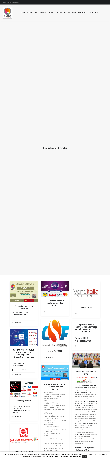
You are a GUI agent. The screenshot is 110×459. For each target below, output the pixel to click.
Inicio (23, 12)
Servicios (43, 12)
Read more (16, 412)
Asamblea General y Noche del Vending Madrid (55, 303)
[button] (24, 291)
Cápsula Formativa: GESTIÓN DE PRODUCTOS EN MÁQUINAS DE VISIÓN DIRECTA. (86, 328)
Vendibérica (86, 399)
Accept (84, 457)
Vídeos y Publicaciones (79, 12)
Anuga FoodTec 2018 (24, 451)
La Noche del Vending (89, 385)
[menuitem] (23, 13)
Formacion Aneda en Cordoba (24, 307)
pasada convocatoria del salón (85, 405)
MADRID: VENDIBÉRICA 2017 (86, 373)
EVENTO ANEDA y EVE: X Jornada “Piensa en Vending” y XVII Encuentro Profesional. (23, 354)
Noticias (67, 12)
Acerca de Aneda (32, 12)
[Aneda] (7, 13)
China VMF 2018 (55, 351)
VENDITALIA (86, 307)
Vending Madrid (24, 400)
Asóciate (51, 12)
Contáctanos (93, 12)
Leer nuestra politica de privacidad (56, 457)
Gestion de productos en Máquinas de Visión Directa (55, 387)
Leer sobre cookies (75, 457)
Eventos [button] (59, 12)
